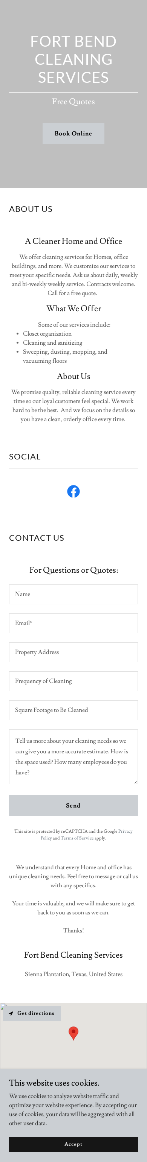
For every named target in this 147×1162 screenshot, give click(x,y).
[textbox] (73, 594)
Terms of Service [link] (77, 838)
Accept (73, 1144)
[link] (73, 493)
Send (73, 805)
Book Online (73, 133)
